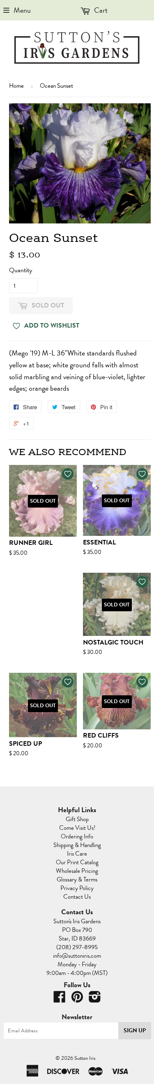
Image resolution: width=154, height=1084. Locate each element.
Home (16, 85)
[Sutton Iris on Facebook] (59, 999)
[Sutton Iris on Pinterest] (77, 999)
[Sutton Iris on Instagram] (95, 999)
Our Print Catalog (77, 862)
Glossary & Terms (77, 879)
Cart (100, 10)
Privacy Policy (77, 888)
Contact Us (77, 896)
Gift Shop (77, 819)
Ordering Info (77, 836)
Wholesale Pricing (77, 870)
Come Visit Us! (77, 827)
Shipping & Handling (77, 844)
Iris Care (77, 853)
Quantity (20, 270)
